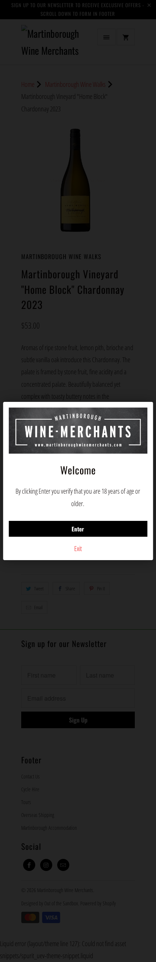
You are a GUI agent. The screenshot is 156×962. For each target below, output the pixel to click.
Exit (78, 548)
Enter (78, 529)
